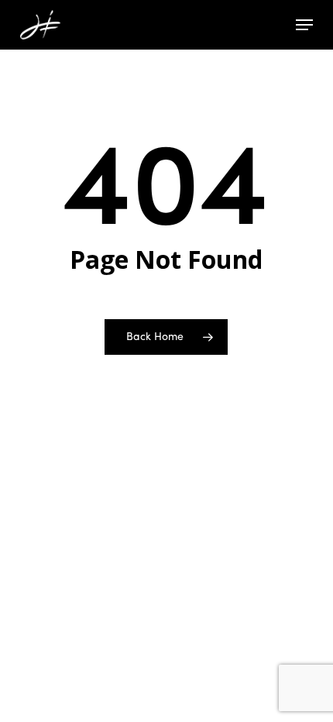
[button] (304, 25)
